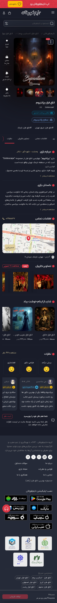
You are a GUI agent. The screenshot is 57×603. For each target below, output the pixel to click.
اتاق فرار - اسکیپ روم (41, 577)
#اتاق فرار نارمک (25, 127)
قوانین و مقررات (45, 469)
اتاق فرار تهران (22, 577)
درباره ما (48, 463)
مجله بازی (23, 469)
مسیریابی (10, 247)
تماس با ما (47, 475)
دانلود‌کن (13, 4)
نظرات (9, 138)
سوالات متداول (21, 463)
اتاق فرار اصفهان (29, 582)
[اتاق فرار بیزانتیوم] (34, 62)
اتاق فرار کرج (45, 582)
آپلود (25, 266)
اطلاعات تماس (41, 138)
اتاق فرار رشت (28, 587)
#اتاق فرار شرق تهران (44, 127)
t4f (34, 442)
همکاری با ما (22, 475)
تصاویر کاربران (23, 138)
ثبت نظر (7, 416)
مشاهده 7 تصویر (11, 266)
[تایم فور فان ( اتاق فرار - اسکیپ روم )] (31, 12)
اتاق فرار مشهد (44, 587)
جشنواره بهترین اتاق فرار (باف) (39, 480)
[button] (28, 4)
